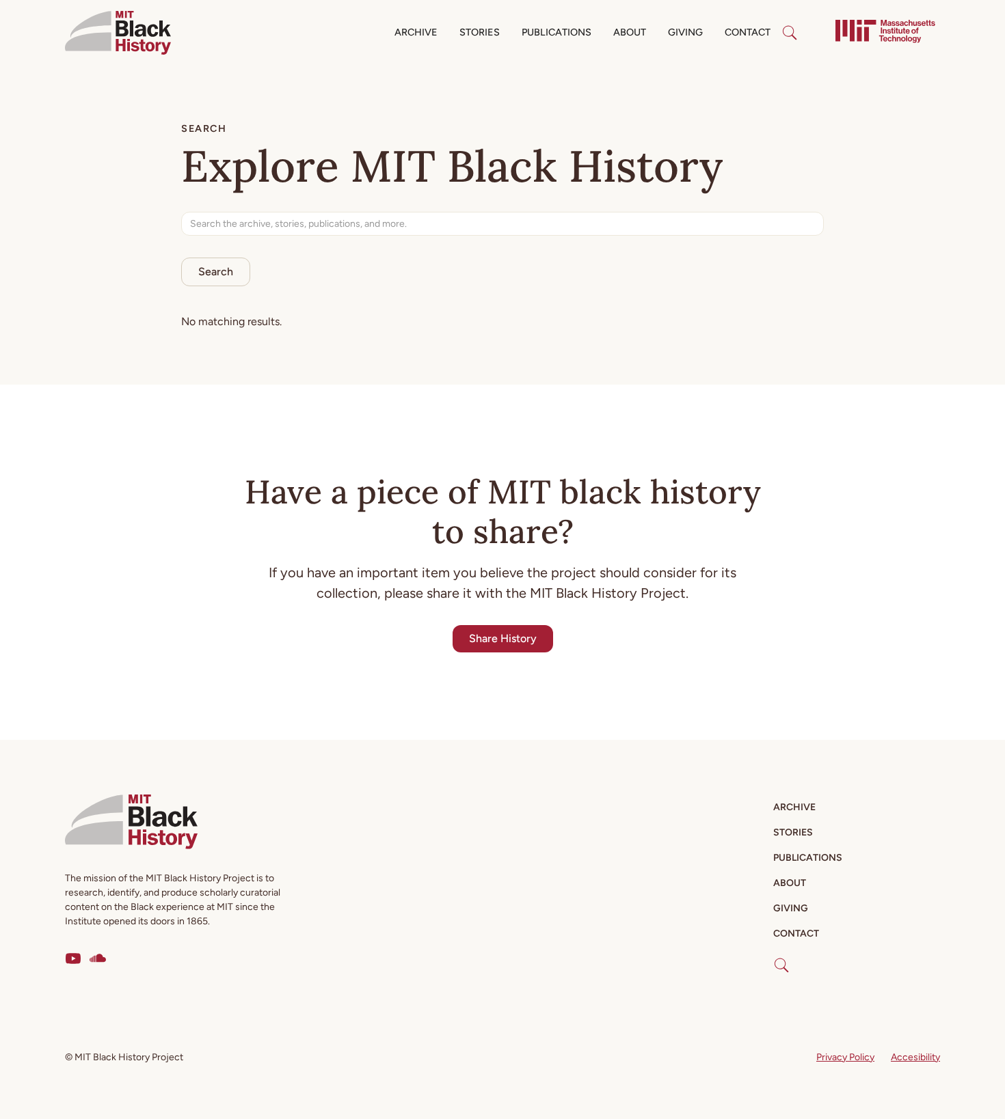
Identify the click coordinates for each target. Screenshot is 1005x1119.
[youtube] (73, 958)
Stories (479, 32)
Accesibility (915, 1057)
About (629, 32)
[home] (118, 33)
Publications (556, 32)
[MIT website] (885, 33)
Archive (416, 32)
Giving (685, 32)
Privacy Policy (845, 1057)
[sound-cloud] (98, 958)
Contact (747, 32)
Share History (503, 638)
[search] (789, 33)
